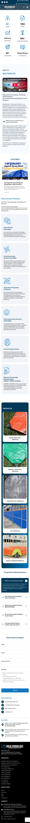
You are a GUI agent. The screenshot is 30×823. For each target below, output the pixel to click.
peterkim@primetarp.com (10, 819)
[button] (27, 7)
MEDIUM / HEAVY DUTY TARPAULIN (10, 763)
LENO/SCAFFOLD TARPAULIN (9, 765)
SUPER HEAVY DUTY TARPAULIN (9, 761)
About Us (3, 792)
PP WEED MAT (5, 782)
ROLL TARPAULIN (5, 776)
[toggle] (26, 581)
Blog (2, 794)
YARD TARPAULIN (5, 774)
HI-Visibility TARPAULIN (7, 769)
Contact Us (4, 798)
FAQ (2, 796)
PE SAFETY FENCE (6, 784)
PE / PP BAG (4, 780)
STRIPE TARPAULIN (6, 770)
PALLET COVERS (5, 772)
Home (3, 790)
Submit (15, 690)
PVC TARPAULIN (5, 767)
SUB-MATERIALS (5, 778)
